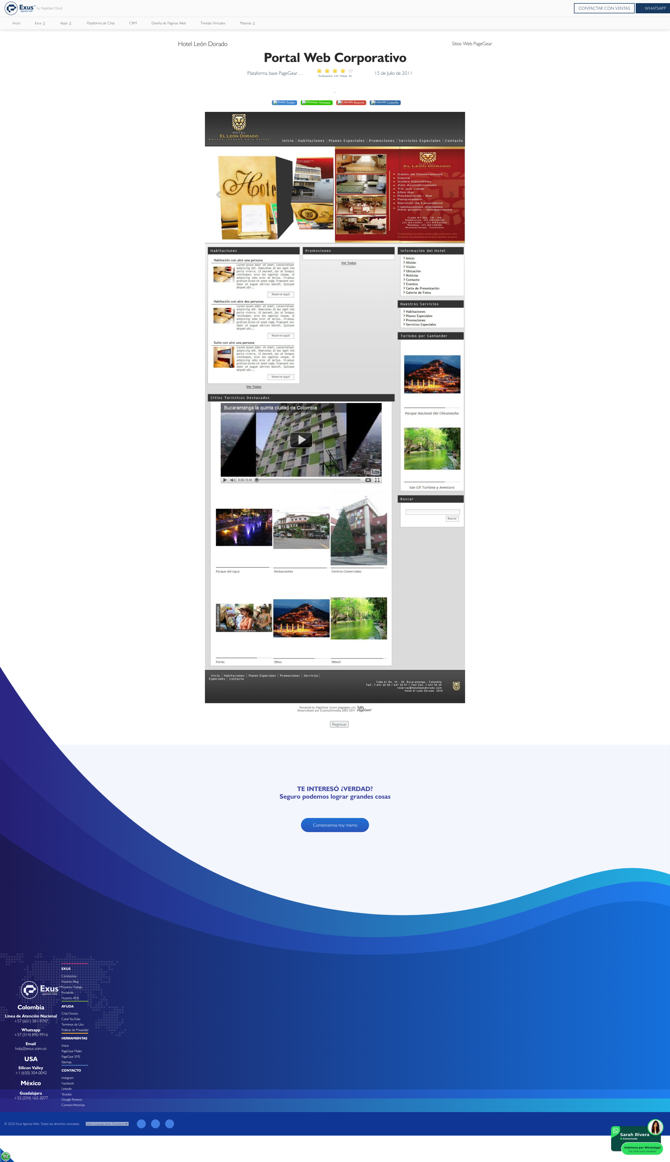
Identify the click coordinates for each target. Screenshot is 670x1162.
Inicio (16, 23)
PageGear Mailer (72, 1051)
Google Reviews (72, 1099)
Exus (38, 23)
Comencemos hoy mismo (335, 825)
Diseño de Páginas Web (169, 23)
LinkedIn (393, 102)
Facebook (68, 1083)
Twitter (290, 102)
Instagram (68, 1078)
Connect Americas (73, 1105)
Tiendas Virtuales (212, 23)
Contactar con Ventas (604, 8)
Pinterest (358, 102)
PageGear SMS (71, 1056)
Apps (64, 23)
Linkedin (67, 1089)
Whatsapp (324, 102)
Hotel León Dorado (202, 44)
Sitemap (66, 1062)
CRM (133, 23)
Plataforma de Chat (101, 23)
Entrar (65, 1045)
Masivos (246, 23)
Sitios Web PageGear (472, 43)
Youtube (67, 1094)
